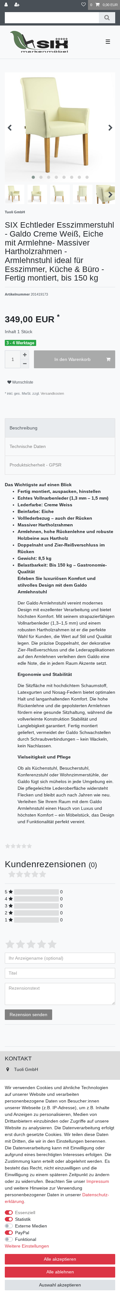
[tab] (60, 427)
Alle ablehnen (60, 1271)
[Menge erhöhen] (24, 354)
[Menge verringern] (24, 363)
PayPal (22, 1232)
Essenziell (25, 1212)
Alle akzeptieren (60, 1259)
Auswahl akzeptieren (60, 1284)
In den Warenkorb (72, 359)
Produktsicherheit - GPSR (35, 464)
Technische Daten (28, 446)
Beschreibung (23, 427)
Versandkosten (52, 393)
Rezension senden (28, 1014)
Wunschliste (22, 382)
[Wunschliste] (83, 5)
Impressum (97, 1181)
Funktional (25, 1239)
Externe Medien (31, 1225)
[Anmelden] (6, 5)
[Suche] (107, 17)
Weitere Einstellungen (27, 1246)
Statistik (23, 1219)
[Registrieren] (17, 5)
